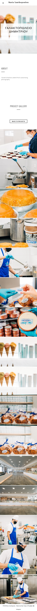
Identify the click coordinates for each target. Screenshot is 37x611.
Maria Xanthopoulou (18, 2)
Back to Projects (18, 121)
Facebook (30, 606)
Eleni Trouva (24, 606)
